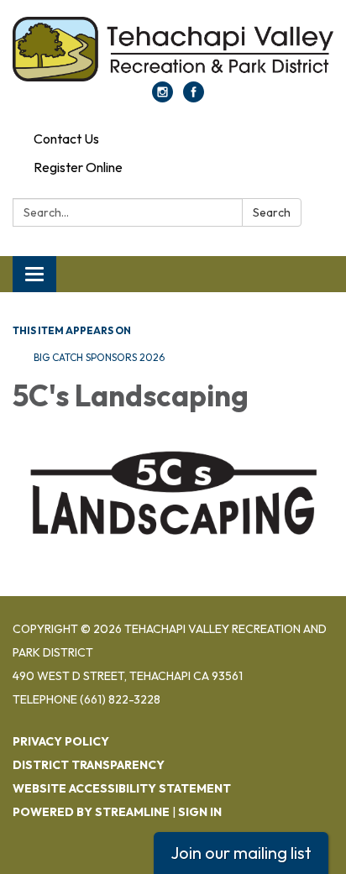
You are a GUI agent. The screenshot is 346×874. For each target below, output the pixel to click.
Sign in (200, 811)
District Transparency (89, 764)
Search (272, 212)
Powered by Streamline (91, 811)
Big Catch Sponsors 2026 (99, 357)
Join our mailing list (241, 852)
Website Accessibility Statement (122, 788)
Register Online (78, 167)
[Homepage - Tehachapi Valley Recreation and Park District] (173, 49)
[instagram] (162, 97)
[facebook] (193, 97)
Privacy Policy (61, 741)
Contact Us (66, 138)
